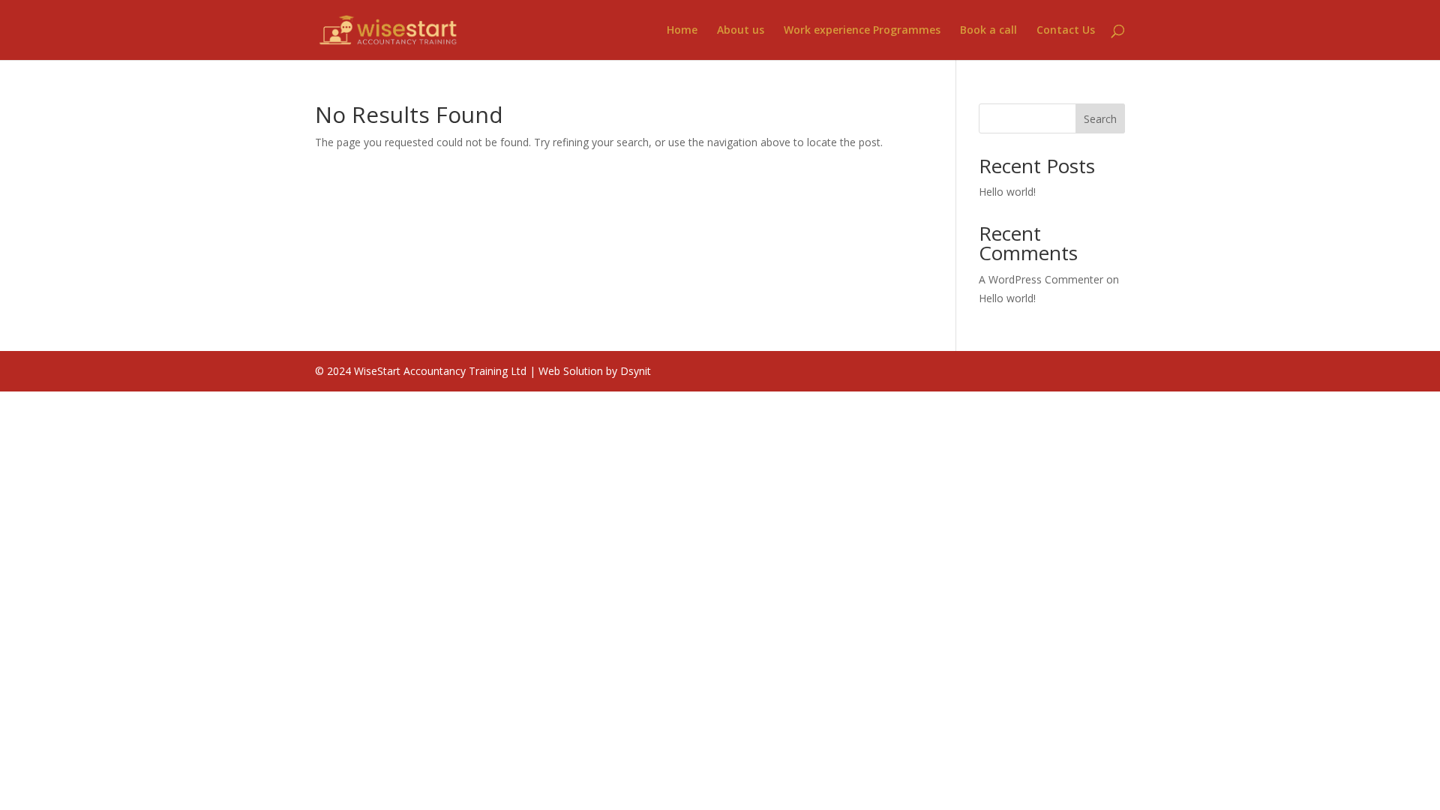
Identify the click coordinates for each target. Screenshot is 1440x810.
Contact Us (1065, 31)
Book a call (988, 31)
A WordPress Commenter (1041, 279)
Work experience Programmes (862, 31)
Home (682, 31)
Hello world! (1007, 191)
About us (740, 31)
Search (1100, 119)
